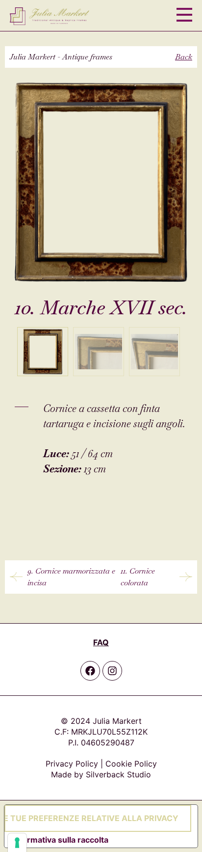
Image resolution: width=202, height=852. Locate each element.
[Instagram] (112, 671)
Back (183, 57)
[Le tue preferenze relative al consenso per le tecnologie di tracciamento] (17, 842)
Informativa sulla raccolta (60, 840)
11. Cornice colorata (138, 577)
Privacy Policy (72, 764)
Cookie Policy (131, 764)
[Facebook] (90, 671)
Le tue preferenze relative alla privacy (91, 818)
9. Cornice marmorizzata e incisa (71, 577)
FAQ (101, 642)
